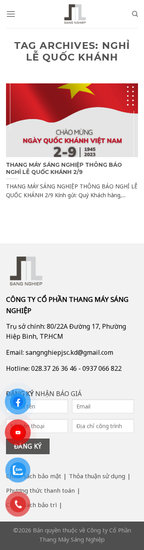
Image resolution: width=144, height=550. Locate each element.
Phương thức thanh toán (40, 490)
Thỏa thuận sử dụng (97, 476)
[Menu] (11, 14)
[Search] (135, 14)
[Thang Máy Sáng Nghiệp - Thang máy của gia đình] (75, 14)
